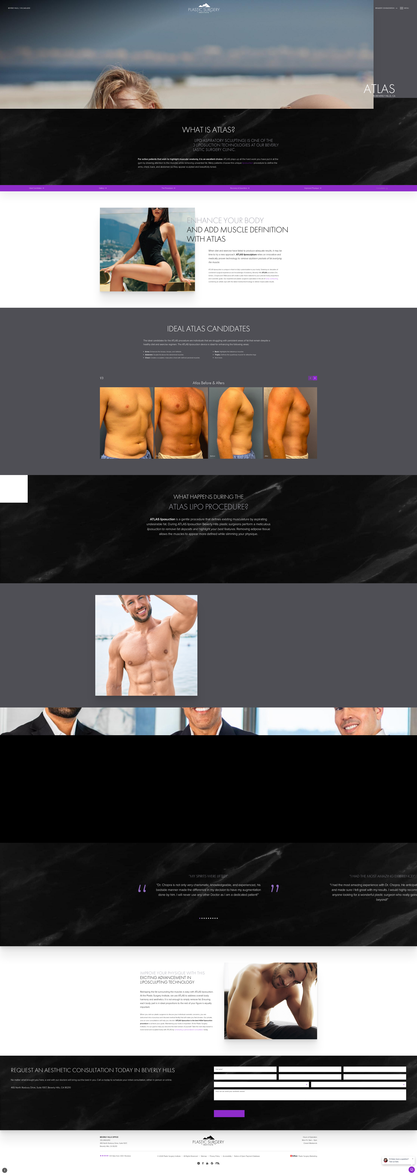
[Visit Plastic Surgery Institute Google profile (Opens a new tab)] (212, 1163)
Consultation (381, 188)
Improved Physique (311, 188)
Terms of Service (253, 1106)
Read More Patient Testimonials (207, 927)
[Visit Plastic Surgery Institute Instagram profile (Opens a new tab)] (198, 1163)
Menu (406, 8)
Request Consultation (384, 8)
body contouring (272, 279)
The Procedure (167, 188)
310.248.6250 (394, 1113)
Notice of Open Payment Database (247, 1156)
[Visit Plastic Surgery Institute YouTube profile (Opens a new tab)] (207, 1163)
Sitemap (204, 1156)
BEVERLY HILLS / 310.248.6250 (19, 8)
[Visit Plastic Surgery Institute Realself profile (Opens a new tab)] (218, 1163)
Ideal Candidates (35, 188)
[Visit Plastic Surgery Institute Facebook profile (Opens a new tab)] (203, 1163)
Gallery (102, 188)
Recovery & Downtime (238, 188)
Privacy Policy (242, 1106)
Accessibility (227, 1156)
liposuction (247, 163)
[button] (310, 378)
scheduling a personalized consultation (189, 1030)
